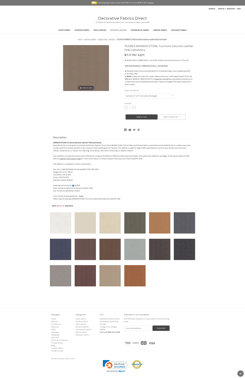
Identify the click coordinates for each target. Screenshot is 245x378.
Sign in (221, 9)
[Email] (130, 130)
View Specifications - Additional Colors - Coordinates (146, 66)
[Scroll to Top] (240, 373)
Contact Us (56, 324)
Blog (53, 345)
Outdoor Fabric (82, 30)
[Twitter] (134, 130)
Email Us (158, 79)
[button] (115, 366)
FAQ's (53, 329)
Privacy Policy (57, 343)
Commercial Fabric (140, 30)
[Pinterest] (138, 130)
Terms (151, 3)
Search (212, 9)
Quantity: (128, 103)
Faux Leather (100, 30)
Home (53, 319)
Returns (54, 321)
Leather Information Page (70, 159)
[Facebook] (125, 130)
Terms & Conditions (59, 340)
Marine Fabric (160, 30)
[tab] (62, 206)
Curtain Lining (57, 351)
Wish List (55, 337)
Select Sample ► (131, 90)
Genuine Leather (118, 30)
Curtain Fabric (57, 348)
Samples (55, 332)
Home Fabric (64, 30)
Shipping (55, 335)
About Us (55, 327)
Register (231, 9)
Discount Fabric (179, 30)
